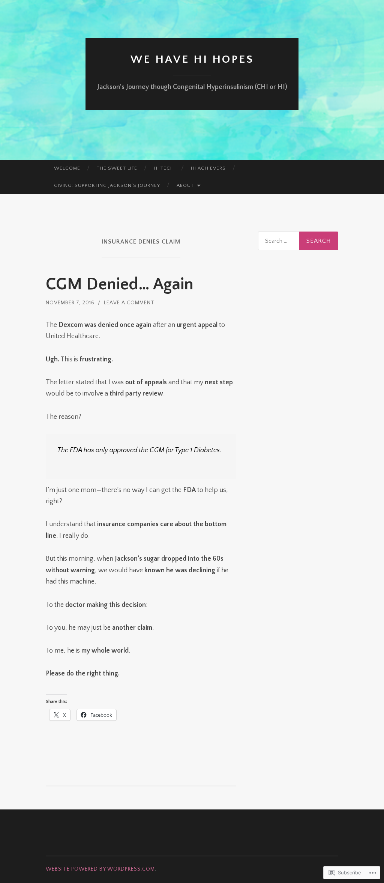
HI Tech (164, 168)
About (185, 185)
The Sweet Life (117, 168)
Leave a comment (129, 303)
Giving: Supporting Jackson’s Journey (107, 185)
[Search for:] (298, 241)
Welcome (67, 168)
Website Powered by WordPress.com (100, 869)
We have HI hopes (192, 59)
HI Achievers (208, 168)
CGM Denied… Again (120, 284)
